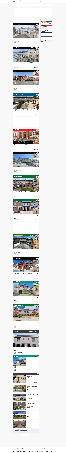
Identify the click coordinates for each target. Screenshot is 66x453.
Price (32, 5)
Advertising (46, 451)
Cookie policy (24, 451)
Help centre (50, 451)
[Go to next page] (29, 435)
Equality (33, 451)
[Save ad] (37, 39)
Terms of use (17, 451)
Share (31, 1)
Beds (39, 5)
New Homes (25, 1)
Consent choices (29, 451)
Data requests (36, 451)
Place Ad (49, 1)
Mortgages (40, 1)
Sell (33, 1)
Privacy (21, 451)
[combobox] (21, 5)
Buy (18, 1)
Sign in (52, 1)
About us (14, 451)
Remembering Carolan (41, 451)
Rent (29, 1)
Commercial (36, 1)
